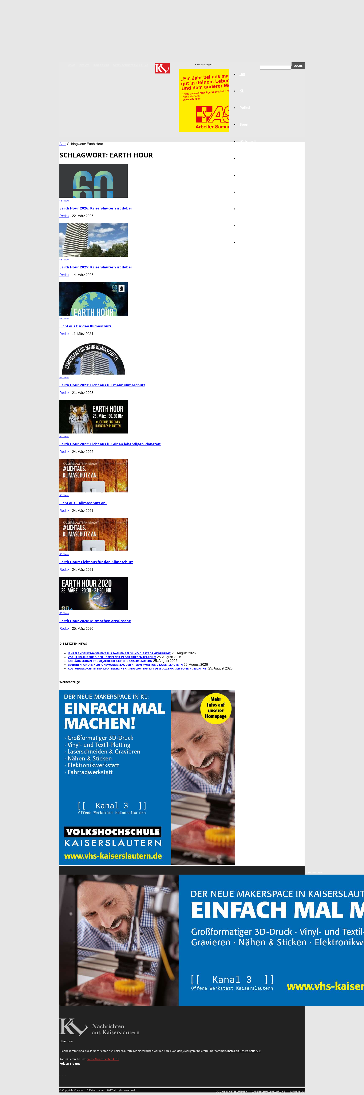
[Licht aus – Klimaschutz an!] (93, 491)
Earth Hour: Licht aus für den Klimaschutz (96, 561)
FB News (64, 200)
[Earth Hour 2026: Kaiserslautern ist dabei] (93, 196)
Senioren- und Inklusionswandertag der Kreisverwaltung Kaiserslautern (125, 665)
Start (62, 144)
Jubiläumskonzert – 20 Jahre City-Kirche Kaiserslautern (110, 661)
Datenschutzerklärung (130, 65)
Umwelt (245, 192)
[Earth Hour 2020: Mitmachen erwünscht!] (93, 609)
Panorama (248, 242)
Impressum (101, 65)
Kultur (244, 225)
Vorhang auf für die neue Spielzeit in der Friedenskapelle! (112, 657)
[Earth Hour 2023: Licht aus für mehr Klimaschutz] (93, 373)
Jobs (244, 158)
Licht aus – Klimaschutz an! (83, 502)
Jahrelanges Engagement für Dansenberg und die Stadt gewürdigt (119, 653)
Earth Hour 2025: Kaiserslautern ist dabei (95, 267)
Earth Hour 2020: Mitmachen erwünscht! (95, 620)
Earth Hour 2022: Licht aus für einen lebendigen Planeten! (110, 443)
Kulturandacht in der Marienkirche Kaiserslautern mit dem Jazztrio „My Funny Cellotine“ (137, 668)
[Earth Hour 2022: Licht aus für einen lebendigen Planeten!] (93, 432)
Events (84, 65)
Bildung (246, 175)
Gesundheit (249, 209)
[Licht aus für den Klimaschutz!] (93, 314)
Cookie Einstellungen (232, 1091)
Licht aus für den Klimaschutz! (85, 326)
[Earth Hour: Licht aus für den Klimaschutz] (93, 550)
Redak (64, 216)
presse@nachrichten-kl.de (103, 1059)
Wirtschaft (248, 141)
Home (71, 65)
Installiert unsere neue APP (244, 1051)
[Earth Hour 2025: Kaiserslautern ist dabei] (93, 255)
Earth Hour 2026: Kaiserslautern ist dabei (95, 208)
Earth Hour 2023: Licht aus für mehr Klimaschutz (102, 385)
